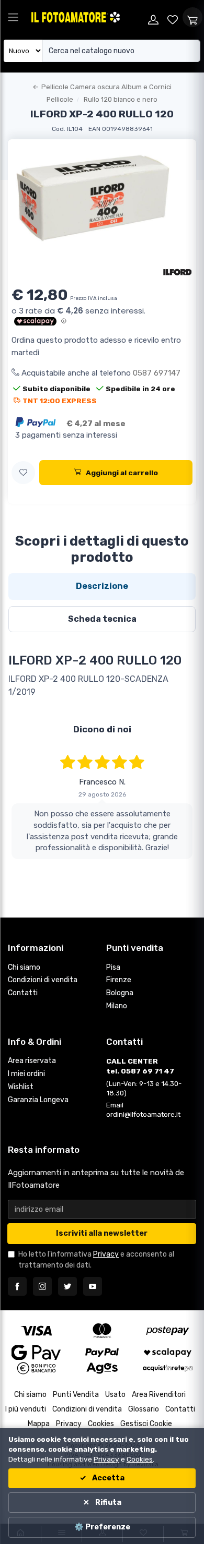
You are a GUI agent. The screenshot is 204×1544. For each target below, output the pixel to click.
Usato (115, 1394)
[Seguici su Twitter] (67, 1286)
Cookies (101, 1423)
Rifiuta (107, 1502)
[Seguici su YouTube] (92, 1286)
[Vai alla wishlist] (173, 17)
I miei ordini (26, 1073)
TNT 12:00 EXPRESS (59, 400)
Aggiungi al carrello (122, 472)
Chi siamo (24, 967)
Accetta (107, 1478)
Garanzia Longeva (38, 1099)
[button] (23, 473)
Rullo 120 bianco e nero (120, 99)
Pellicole (60, 99)
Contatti (23, 992)
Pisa (113, 967)
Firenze (118, 979)
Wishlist (20, 1086)
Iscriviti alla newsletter (102, 1233)
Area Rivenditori (159, 1394)
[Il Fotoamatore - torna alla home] (86, 17)
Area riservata (32, 1060)
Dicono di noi (102, 729)
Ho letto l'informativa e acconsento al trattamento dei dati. (96, 1260)
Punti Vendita (76, 1394)
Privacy (106, 1254)
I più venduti (25, 1409)
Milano (116, 1006)
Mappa (39, 1423)
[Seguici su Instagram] (42, 1286)
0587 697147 (156, 373)
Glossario (143, 1409)
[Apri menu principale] (13, 17)
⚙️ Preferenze (102, 1527)
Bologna (119, 992)
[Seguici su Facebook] (17, 1286)
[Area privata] (153, 17)
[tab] (102, 586)
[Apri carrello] (192, 17)
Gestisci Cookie (146, 1423)
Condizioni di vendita (42, 979)
